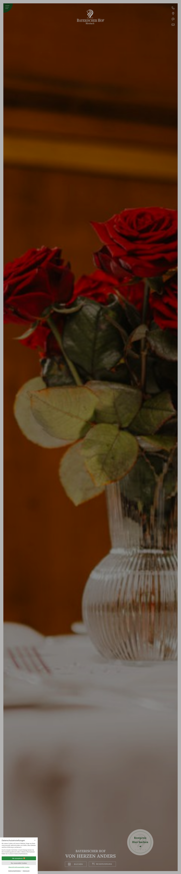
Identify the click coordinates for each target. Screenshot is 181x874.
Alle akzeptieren (17, 858)
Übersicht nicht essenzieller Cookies (18, 867)
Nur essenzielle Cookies (19, 863)
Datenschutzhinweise (14, 871)
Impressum (26, 871)
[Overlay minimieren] (35, 840)
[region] (19, 849)
